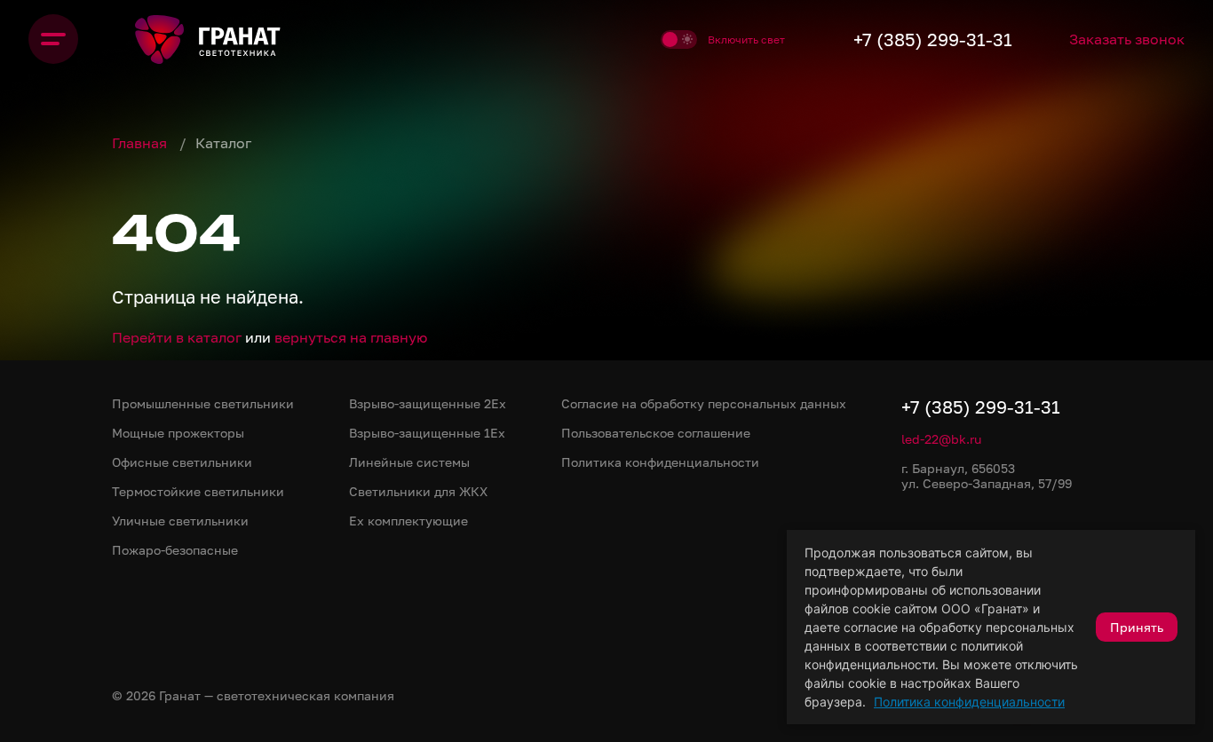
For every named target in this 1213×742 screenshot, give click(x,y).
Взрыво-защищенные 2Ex (427, 403)
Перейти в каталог (177, 337)
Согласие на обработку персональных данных (703, 403)
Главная (141, 143)
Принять (1136, 627)
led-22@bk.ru (941, 438)
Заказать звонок (1127, 39)
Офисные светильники (182, 462)
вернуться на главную (350, 337)
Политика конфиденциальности (969, 701)
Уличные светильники (180, 520)
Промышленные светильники (203, 403)
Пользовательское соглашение (655, 432)
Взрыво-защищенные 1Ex (427, 432)
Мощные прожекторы (178, 432)
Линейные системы (409, 462)
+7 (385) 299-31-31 (932, 39)
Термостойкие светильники (198, 491)
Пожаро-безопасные (175, 549)
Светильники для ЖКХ (418, 491)
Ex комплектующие (408, 520)
